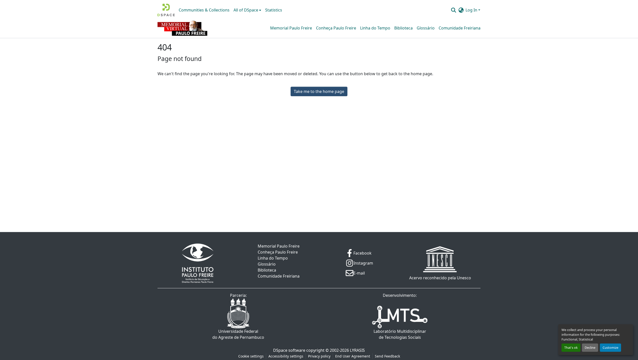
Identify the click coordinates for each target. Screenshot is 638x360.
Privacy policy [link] (319, 356)
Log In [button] (472, 10)
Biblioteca (403, 28)
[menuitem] (247, 10)
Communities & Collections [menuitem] (204, 10)
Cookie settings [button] (251, 356)
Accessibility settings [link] (285, 356)
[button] (166, 10)
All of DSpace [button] (246, 10)
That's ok (571, 347)
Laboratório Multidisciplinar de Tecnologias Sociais (400, 334)
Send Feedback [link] (387, 356)
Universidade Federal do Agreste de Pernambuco (238, 334)
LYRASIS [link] (357, 350)
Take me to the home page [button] (319, 91)
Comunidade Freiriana (459, 28)
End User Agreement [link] (352, 356)
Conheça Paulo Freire (336, 28)
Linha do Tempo (375, 28)
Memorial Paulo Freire (291, 28)
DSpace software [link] (289, 350)
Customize (610, 347)
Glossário (426, 28)
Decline (590, 347)
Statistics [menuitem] (273, 10)
